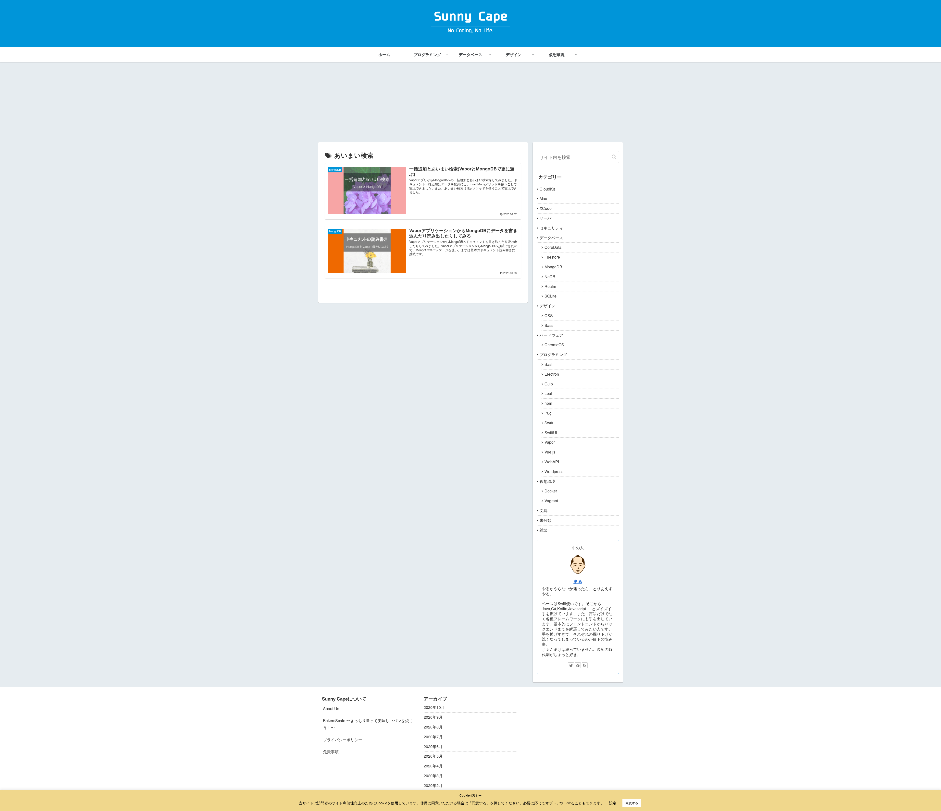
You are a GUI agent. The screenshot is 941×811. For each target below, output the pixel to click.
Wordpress (554, 471)
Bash (549, 364)
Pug (548, 413)
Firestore (552, 257)
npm (548, 403)
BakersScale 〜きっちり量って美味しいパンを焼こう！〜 (368, 724)
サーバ (545, 218)
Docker (551, 491)
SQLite (551, 296)
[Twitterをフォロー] (571, 665)
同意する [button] (631, 803)
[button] (614, 157)
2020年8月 (433, 727)
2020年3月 (433, 775)
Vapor (550, 442)
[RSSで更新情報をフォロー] (585, 665)
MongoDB (553, 267)
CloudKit (547, 189)
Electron (552, 374)
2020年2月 (433, 785)
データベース (551, 237)
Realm (550, 286)
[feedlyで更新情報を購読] (578, 665)
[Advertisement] (470, 102)
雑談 (543, 530)
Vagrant (551, 500)
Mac (543, 198)
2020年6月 (433, 746)
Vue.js (550, 452)
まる (577, 581)
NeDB (550, 276)
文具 (543, 510)
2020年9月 (433, 717)
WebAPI (552, 462)
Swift (549, 423)
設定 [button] (612, 802)
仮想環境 (547, 481)
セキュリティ (551, 228)
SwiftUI (551, 432)
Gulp (549, 384)
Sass (549, 325)
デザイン (547, 306)
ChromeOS (554, 344)
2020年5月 (433, 756)
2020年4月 (433, 766)
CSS (549, 315)
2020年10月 (434, 707)
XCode (546, 208)
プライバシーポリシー (342, 739)
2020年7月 (433, 736)
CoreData (553, 247)
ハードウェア (551, 335)
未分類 (545, 520)
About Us (331, 708)
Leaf (548, 393)
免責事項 (331, 751)
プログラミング (553, 354)
